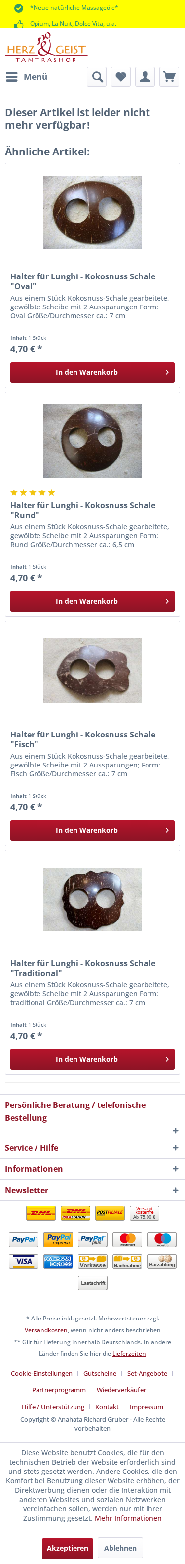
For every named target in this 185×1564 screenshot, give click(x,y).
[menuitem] (26, 77)
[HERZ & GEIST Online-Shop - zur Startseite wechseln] (46, 47)
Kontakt (107, 1406)
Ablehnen (120, 1548)
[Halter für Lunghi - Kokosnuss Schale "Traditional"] (92, 899)
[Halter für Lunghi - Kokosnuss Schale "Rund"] (92, 441)
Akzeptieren (67, 1548)
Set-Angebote (147, 1373)
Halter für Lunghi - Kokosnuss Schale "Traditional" (82, 968)
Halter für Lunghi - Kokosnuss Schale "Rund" (82, 510)
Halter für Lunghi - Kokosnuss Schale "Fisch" (82, 739)
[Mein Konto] (145, 77)
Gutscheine (99, 1373)
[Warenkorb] (169, 77)
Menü (35, 76)
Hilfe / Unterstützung (53, 1406)
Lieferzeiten (129, 1353)
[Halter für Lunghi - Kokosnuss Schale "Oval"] (92, 212)
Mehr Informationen (128, 1518)
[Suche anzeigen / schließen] (97, 77)
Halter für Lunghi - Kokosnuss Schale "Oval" (82, 281)
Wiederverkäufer (121, 1389)
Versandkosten (46, 1330)
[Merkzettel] (121, 77)
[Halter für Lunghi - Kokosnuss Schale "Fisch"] (92, 670)
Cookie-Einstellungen (42, 1373)
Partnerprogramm (59, 1389)
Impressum (146, 1406)
